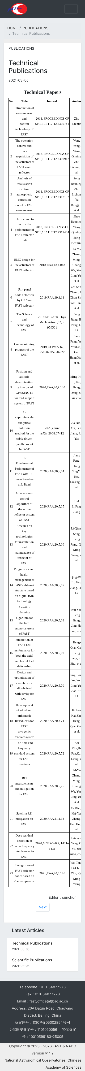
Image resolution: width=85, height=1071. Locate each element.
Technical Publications (32, 943)
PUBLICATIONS (35, 28)
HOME (12, 28)
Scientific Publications (32, 960)
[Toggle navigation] (71, 9)
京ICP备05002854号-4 (51, 1022)
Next (43, 907)
